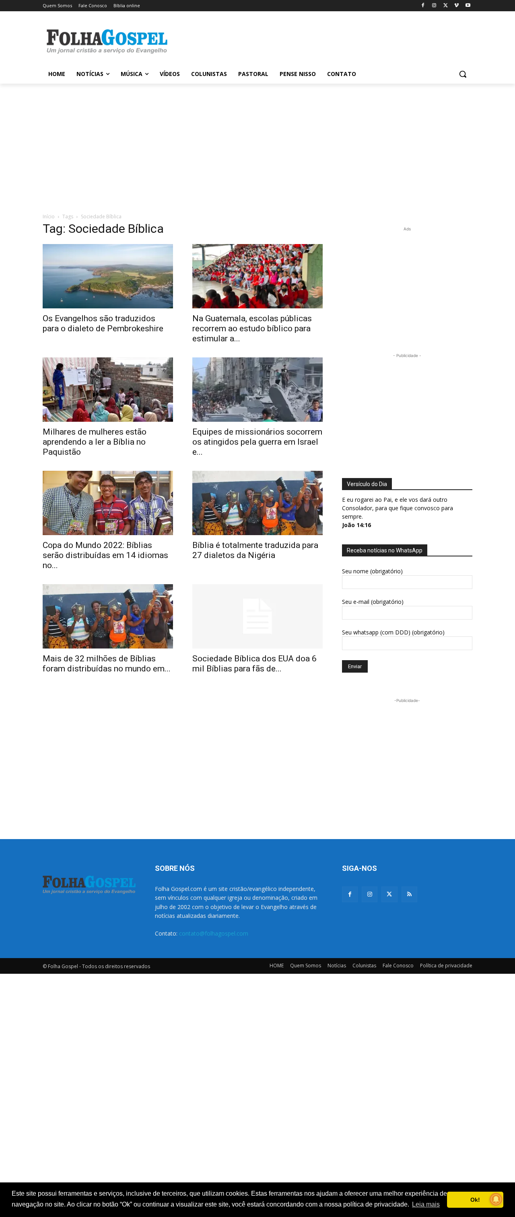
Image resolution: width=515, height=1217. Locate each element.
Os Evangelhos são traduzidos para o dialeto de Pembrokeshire (103, 323)
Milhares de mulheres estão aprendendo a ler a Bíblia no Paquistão (94, 442)
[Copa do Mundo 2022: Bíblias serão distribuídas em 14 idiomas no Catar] (108, 503)
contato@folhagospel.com (213, 933)
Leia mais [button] (426, 1204)
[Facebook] (423, 5)
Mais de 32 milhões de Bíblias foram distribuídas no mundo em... (107, 663)
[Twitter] (389, 894)
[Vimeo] (456, 5)
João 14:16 (356, 525)
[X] (445, 5)
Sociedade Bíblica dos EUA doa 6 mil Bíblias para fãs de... (254, 663)
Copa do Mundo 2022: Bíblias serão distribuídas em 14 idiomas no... (105, 555)
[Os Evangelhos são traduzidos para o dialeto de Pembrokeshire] (108, 276)
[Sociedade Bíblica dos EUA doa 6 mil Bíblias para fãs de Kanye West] (257, 616)
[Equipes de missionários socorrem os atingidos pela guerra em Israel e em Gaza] (257, 389)
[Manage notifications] (496, 1199)
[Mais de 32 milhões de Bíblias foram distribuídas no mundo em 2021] (108, 616)
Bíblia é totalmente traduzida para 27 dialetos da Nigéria (255, 550)
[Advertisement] (317, 41)
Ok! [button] (475, 1199)
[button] (462, 74)
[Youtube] (467, 5)
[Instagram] (434, 5)
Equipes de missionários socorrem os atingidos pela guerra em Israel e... (257, 442)
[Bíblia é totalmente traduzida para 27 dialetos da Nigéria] (257, 503)
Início (49, 216)
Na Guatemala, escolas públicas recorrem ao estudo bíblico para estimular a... (252, 328)
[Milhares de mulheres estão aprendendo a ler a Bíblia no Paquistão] (108, 389)
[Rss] (409, 894)
